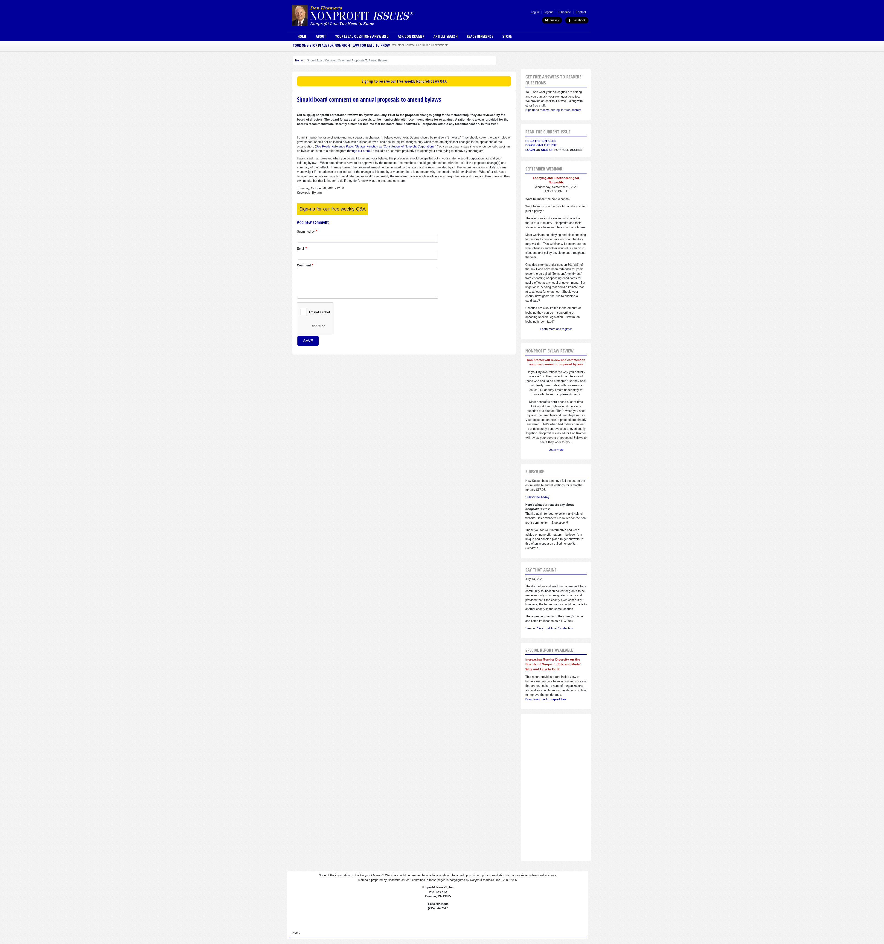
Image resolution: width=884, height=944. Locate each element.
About (321, 36)
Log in (535, 12)
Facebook (579, 20)
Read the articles (540, 141)
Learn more (556, 449)
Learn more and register (556, 329)
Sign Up (547, 150)
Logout (548, 12)
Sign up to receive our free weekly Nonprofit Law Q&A (404, 81)
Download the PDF (541, 145)
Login (530, 150)
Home (302, 36)
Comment (304, 265)
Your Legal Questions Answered (362, 36)
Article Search (445, 36)
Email (301, 248)
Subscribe (564, 12)
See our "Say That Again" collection (549, 628)
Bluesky (553, 20)
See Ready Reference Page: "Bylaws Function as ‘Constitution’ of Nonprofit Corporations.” (376, 146)
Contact (581, 12)
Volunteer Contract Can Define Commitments (420, 44)
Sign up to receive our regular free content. (553, 110)
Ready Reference (480, 36)
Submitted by (306, 231)
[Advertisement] (556, 787)
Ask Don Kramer (411, 36)
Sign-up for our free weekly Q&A (332, 208)
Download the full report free (545, 699)
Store (507, 36)
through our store (358, 151)
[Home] (365, 15)
